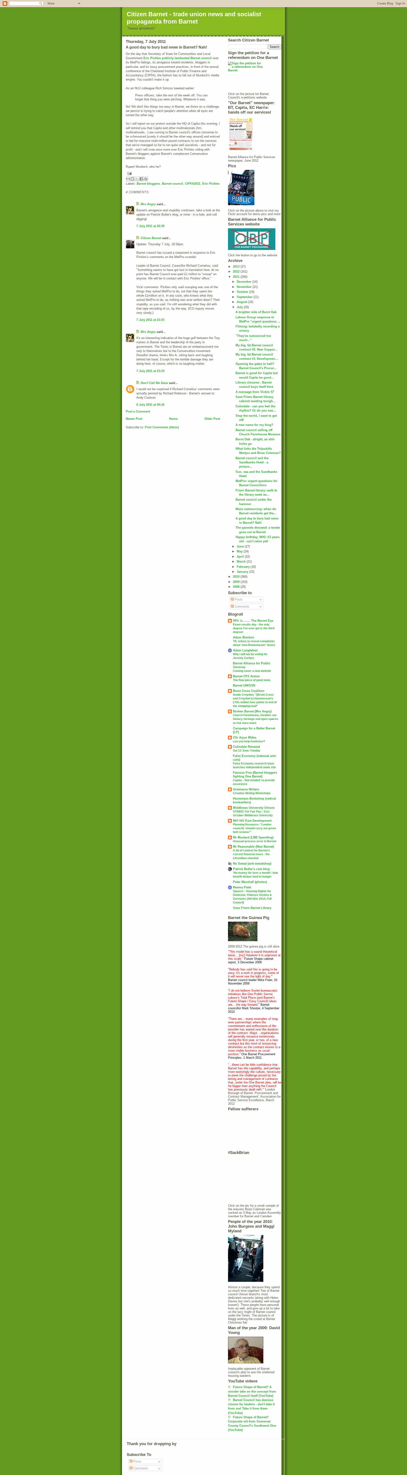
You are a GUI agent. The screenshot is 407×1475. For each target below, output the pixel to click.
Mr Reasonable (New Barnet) (253, 846)
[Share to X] (136, 178)
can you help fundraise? (249, 741)
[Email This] (128, 178)
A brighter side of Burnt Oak (256, 312)
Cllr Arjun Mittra (244, 737)
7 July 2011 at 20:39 (150, 226)
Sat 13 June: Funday (246, 750)
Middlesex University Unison (254, 807)
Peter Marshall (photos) (250, 882)
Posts (238, 599)
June (241, 546)
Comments (241, 606)
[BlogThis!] (132, 178)
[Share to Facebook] (141, 178)
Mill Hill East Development (252, 820)
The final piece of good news (252, 680)
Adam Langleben (245, 650)
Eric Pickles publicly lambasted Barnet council (177, 58)
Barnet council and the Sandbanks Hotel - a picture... (252, 462)
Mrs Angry (148, 204)
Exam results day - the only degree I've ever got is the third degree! (253, 628)
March (242, 561)
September (245, 297)
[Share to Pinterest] (145, 178)
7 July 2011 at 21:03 (150, 320)
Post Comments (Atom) (162, 427)
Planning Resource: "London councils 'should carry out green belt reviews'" (254, 828)
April (241, 556)
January (243, 571)
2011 (236, 276)
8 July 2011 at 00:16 (150, 404)
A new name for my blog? (254, 425)
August (242, 302)
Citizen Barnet (151, 238)
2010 (236, 576)
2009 (236, 582)
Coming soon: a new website (252, 671)
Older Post (212, 419)
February (244, 566)
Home (173, 419)
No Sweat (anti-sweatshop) (252, 863)
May (240, 551)
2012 (236, 271)
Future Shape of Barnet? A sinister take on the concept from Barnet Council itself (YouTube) (252, 1391)
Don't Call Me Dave (154, 383)
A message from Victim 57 (255, 392)
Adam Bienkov (243, 637)
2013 (236, 266)
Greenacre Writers (246, 789)
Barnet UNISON (244, 685)
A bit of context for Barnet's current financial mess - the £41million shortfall (251, 854)
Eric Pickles (211, 183)
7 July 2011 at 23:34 (150, 371)
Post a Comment (138, 411)
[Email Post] (173, 173)
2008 (236, 586)
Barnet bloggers (148, 183)
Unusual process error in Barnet (254, 841)
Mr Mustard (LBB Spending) (253, 837)
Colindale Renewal (246, 746)
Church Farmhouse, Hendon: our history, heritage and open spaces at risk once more (255, 719)
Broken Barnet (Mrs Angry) (252, 711)
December (244, 281)
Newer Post (134, 419)
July (240, 307)
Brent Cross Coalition (248, 691)
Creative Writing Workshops (252, 793)
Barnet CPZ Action (246, 676)
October (243, 292)
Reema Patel (242, 887)
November (244, 287)
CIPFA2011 (192, 183)
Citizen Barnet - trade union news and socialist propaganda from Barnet (194, 18)
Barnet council (172, 183)
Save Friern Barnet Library (252, 908)
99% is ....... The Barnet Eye (253, 620)
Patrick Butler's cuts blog (251, 869)
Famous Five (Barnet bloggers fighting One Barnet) (255, 774)
